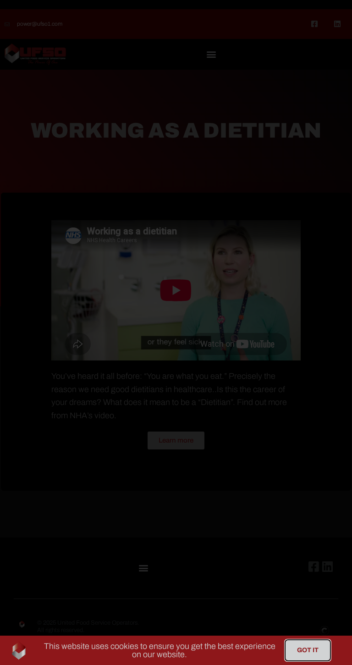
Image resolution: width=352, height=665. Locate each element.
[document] (176, 332)
